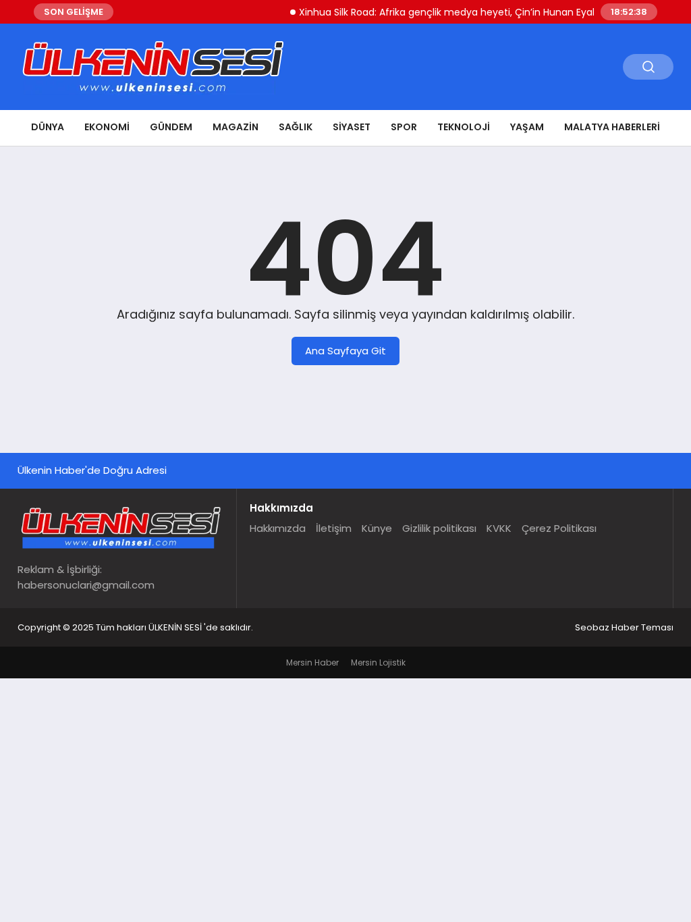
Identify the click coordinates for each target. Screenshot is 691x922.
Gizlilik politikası (439, 528)
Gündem (171, 127)
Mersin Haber (312, 662)
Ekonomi (107, 127)
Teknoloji (463, 127)
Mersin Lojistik (378, 662)
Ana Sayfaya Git (345, 351)
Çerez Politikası (559, 528)
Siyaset (351, 127)
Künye (377, 528)
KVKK (499, 528)
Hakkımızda (278, 528)
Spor (404, 127)
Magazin (235, 127)
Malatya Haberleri (612, 127)
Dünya (47, 127)
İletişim (334, 528)
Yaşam (527, 127)
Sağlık (295, 127)
